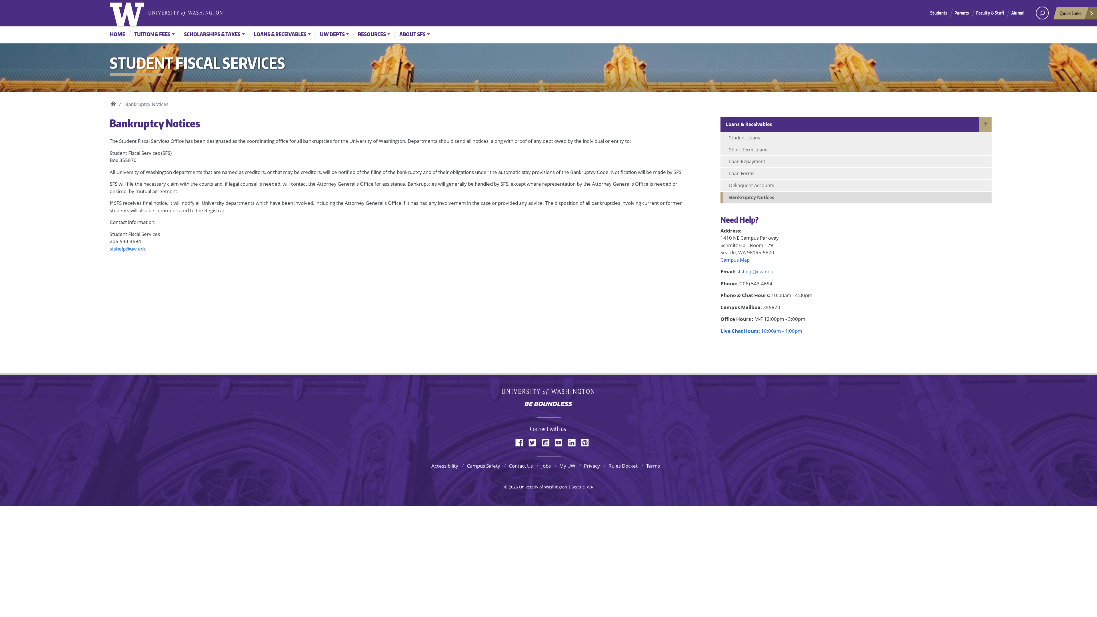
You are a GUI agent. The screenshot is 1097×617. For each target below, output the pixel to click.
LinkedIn (574, 442)
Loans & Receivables (280, 34)
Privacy (592, 465)
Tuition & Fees (152, 34)
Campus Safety (483, 465)
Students (938, 13)
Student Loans (744, 138)
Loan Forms (741, 173)
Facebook (521, 442)
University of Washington (128, 13)
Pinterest (587, 442)
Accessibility (444, 465)
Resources (372, 34)
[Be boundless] (548, 404)
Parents (961, 13)
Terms (653, 465)
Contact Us (521, 465)
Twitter (535, 442)
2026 (513, 487)
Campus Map (735, 260)
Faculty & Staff (990, 13)
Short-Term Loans (748, 150)
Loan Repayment (747, 161)
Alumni (1017, 13)
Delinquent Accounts (751, 185)
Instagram (548, 442)
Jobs (546, 465)
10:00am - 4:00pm (761, 331)
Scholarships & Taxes (212, 34)
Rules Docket (623, 465)
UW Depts (332, 34)
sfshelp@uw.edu (128, 248)
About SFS (412, 34)
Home (117, 34)
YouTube (561, 442)
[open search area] (1042, 13)
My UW (567, 465)
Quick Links (1071, 13)
